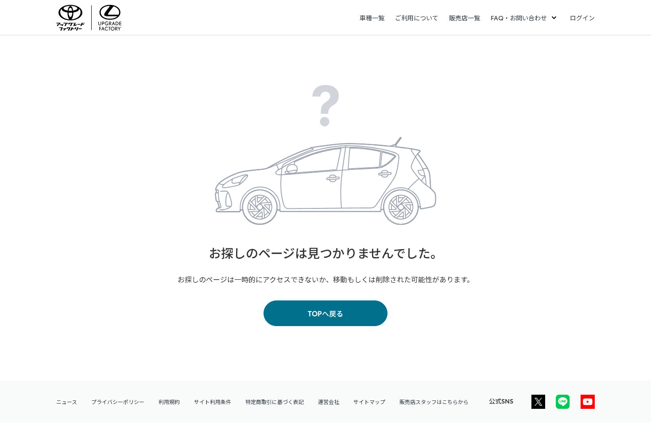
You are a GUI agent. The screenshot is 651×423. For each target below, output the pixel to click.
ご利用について (416, 17)
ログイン (582, 17)
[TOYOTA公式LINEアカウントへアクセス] (563, 402)
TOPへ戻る (325, 313)
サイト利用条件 (212, 401)
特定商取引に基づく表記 (274, 401)
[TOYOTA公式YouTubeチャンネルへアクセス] (588, 402)
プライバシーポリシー (117, 401)
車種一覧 (372, 17)
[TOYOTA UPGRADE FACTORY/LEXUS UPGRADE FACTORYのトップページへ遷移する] (92, 18)
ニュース (66, 401)
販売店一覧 (464, 17)
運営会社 (328, 401)
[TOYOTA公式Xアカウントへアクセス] (538, 402)
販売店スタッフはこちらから (434, 401)
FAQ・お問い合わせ (519, 17)
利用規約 (169, 401)
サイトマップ (369, 401)
